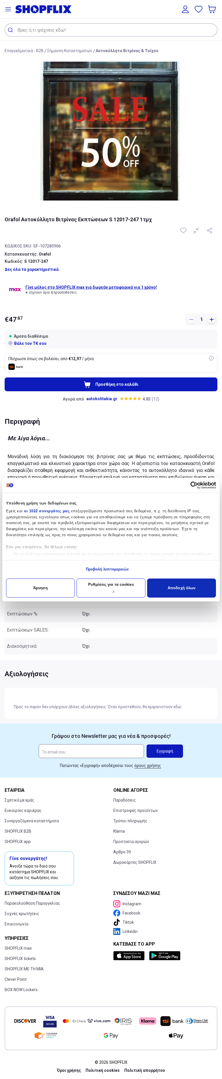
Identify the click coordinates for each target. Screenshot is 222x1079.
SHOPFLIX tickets (20, 958)
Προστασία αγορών (131, 841)
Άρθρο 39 (122, 852)
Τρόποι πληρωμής (130, 821)
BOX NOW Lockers (21, 989)
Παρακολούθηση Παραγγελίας (32, 903)
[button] (8, 9)
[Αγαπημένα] (198, 9)
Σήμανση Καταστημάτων (69, 50)
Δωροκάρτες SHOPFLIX (134, 862)
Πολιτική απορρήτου (144, 1070)
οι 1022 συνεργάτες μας (47, 511)
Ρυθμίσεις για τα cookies (111, 584)
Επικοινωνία (16, 924)
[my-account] (185, 9)
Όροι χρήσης (69, 1070)
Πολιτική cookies (103, 1070)
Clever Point (16, 979)
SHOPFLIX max (18, 948)
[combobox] (111, 30)
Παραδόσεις (124, 800)
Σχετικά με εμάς (19, 800)
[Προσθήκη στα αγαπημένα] (184, 230)
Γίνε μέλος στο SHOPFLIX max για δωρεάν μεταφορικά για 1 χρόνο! (91, 287)
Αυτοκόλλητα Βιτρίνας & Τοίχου (127, 50)
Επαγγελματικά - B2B (24, 50)
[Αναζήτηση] (11, 30)
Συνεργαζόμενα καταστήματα (32, 821)
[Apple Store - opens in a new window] (130, 956)
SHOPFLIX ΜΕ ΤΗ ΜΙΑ (24, 969)
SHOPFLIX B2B (18, 831)
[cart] (212, 9)
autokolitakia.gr (101, 398)
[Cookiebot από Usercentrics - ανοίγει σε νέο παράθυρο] (190, 485)
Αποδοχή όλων (181, 588)
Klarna (119, 831)
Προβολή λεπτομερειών (107, 569)
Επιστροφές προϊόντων (135, 810)
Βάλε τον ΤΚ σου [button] (30, 343)
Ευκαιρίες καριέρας (23, 810)
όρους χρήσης (147, 765)
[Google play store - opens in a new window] (165, 956)
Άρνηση (40, 588)
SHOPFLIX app (18, 841)
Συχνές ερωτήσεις (22, 913)
